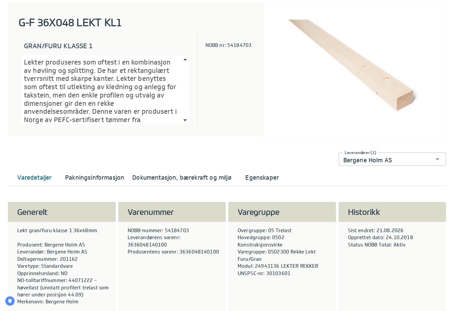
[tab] (34, 178)
